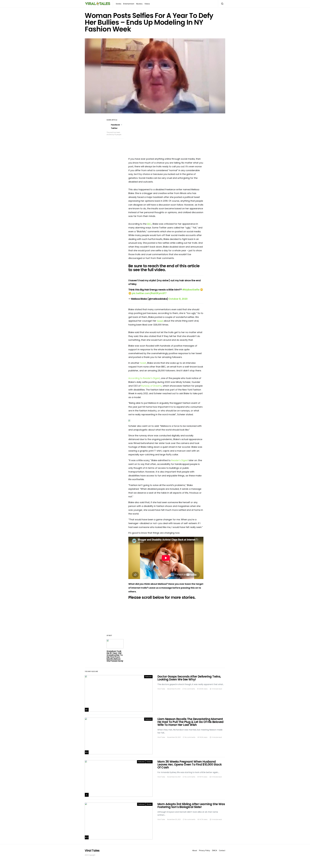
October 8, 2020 (178, 299)
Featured (148, 677)
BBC (149, 223)
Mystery (139, 4)
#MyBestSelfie (191, 289)
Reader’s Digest (179, 460)
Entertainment (128, 4)
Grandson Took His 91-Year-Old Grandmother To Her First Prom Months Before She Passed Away (115, 656)
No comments (189, 689)
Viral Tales (161, 689)
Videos (147, 4)
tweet (160, 320)
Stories (118, 4)
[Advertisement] (165, 136)
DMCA (214, 850)
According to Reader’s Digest (144, 378)
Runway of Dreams (151, 385)
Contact (222, 850)
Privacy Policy (204, 850)
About (194, 850)
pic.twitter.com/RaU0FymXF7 (149, 293)
